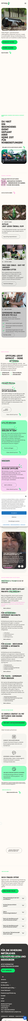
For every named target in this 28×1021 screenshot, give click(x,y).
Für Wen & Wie (5, 985)
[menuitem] (2, 977)
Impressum (22, 524)
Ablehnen (14, 517)
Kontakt (3, 995)
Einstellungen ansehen (14, 521)
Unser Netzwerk (5, 990)
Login (2, 998)
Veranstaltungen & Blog (7, 987)
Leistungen (4, 982)
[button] (26, 496)
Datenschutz (4, 1016)
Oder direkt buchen (12, 414)
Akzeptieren (14, 513)
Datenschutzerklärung (15, 524)
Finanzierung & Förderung (8, 993)
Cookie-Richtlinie (6, 524)
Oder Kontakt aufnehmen (9, 730)
